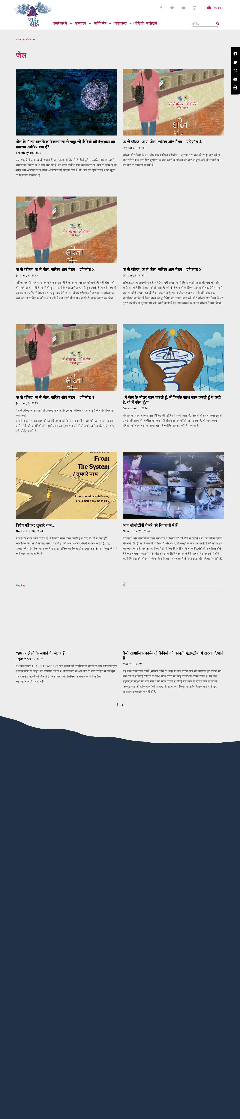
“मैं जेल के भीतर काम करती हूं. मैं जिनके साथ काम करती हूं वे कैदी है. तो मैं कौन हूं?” (172, 399)
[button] (235, 54)
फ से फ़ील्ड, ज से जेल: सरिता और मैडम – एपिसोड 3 (55, 269)
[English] (209, 7)
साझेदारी (151, 23)
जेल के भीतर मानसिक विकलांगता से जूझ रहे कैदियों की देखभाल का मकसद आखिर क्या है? (65, 144)
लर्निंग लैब (100, 23)
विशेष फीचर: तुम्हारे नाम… (36, 525)
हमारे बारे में (60, 23)
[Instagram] (194, 7)
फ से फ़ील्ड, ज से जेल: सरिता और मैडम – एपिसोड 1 (55, 397)
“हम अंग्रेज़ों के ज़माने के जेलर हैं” (41, 653)
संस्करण (80, 23)
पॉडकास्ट (121, 23)
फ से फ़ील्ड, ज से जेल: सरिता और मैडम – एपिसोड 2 (162, 269)
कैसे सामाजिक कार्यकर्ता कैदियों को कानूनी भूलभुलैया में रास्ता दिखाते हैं (173, 655)
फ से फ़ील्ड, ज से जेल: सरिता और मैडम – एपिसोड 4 (162, 141)
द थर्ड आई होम (22, 39)
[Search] (218, 23)
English (217, 7)
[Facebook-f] (161, 7)
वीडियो (139, 23)
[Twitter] (172, 7)
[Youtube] (183, 7)
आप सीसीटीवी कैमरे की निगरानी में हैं (150, 525)
